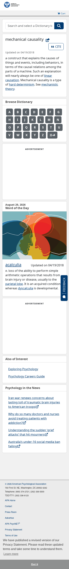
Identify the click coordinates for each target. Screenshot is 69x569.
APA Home (10, 500)
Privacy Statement (13, 529)
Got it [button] (34, 564)
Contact (8, 506)
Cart (63, 13)
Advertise (9, 517)
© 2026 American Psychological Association (25, 483)
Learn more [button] (10, 553)
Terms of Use (11, 535)
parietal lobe (14, 284)
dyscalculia (25, 288)
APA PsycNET (12, 523)
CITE (59, 46)
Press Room (11, 512)
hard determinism (21, 84)
